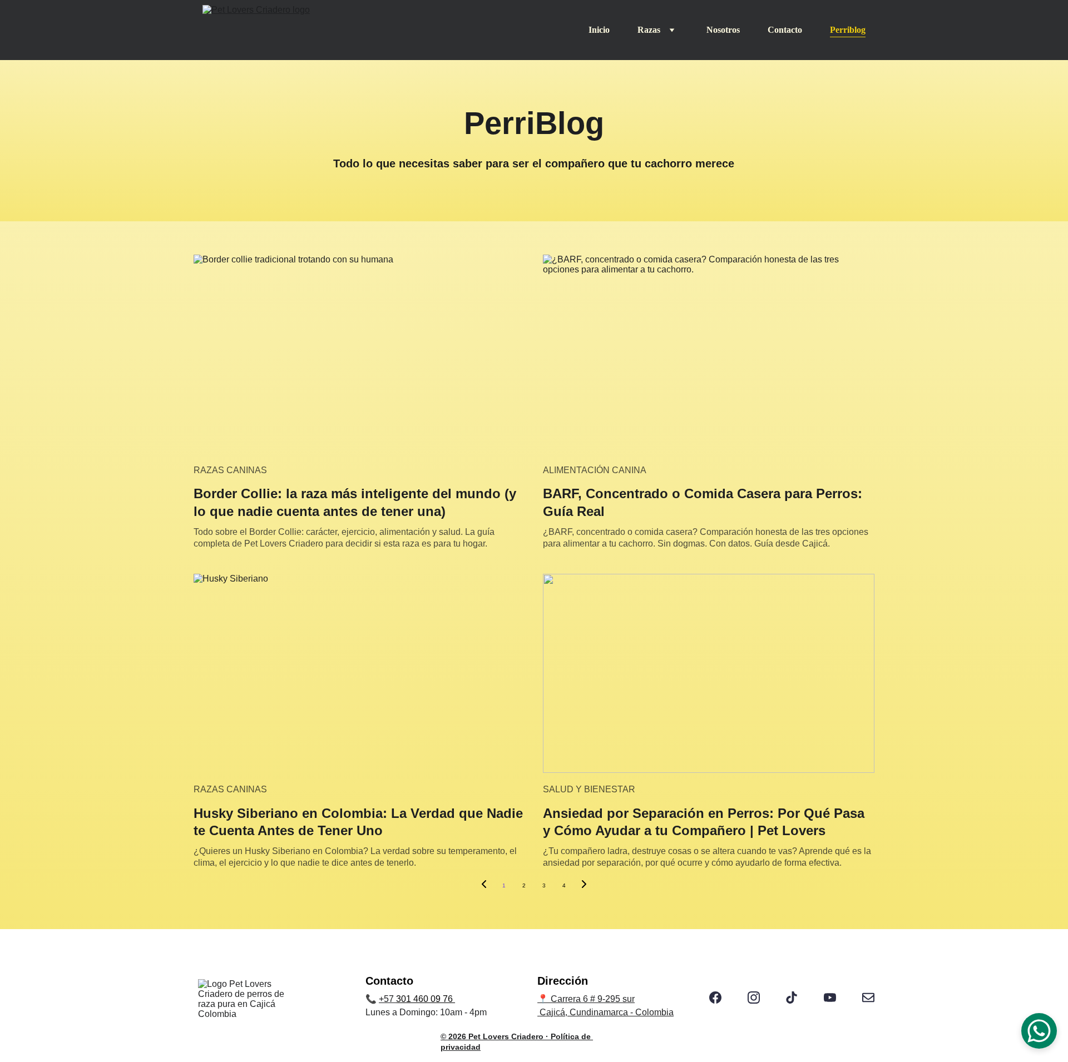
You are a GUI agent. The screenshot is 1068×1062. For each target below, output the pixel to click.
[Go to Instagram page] (754, 997)
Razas (648, 29)
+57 (387, 999)
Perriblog (848, 29)
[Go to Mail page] (868, 997)
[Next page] (584, 886)
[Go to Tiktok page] (791, 997)
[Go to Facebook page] (715, 997)
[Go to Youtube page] (830, 997)
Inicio (599, 29)
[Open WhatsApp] (1039, 1031)
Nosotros (723, 29)
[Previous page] (484, 886)
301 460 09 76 (425, 999)
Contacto (785, 29)
